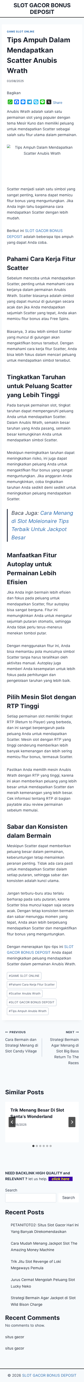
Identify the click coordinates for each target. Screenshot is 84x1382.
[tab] (33, 1146)
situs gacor (14, 1337)
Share (57, 102)
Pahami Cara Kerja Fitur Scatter (32, 984)
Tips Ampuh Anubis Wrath (28, 1011)
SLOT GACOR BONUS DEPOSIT (31, 1002)
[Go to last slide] (12, 1122)
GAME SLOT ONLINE (20, 31)
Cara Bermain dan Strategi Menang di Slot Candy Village (21, 1041)
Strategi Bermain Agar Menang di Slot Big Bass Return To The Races (64, 1047)
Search (11, 1190)
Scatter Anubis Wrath (24, 993)
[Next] (71, 1122)
